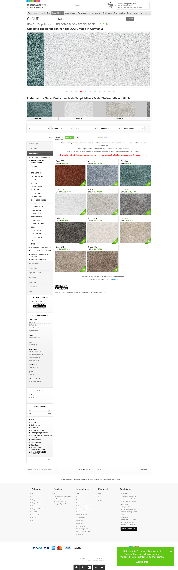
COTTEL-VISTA (36, 230)
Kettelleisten (132, 13)
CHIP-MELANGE (36, 193)
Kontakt (33, 422)
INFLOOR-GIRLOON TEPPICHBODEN (76, 24)
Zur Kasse (101, 497)
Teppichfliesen (70, 13)
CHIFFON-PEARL (37, 186)
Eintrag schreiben (128, 529)
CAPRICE (34, 166)
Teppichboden (57, 13)
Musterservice (36, 442)
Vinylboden (45, 13)
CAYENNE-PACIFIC (37, 176)
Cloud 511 (89, 118)
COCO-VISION (36, 210)
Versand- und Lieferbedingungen (38, 448)
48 (92, 469)
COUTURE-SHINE (37, 234)
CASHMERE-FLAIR (37, 173)
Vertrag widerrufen (37, 430)
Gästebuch (35, 445)
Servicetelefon (36, 440)
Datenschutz (35, 425)
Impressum (35, 428)
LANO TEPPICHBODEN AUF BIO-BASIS (40, 255)
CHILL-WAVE (35, 190)
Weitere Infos (142, 562)
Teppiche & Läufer (95, 13)
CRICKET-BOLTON (37, 237)
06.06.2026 (124, 494)
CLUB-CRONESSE (37, 207)
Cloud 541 (130, 118)
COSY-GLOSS (35, 227)
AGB (32, 420)
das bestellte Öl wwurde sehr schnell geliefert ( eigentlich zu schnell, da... (129, 522)
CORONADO (35, 220)
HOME (30, 24)
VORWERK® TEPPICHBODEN (41, 247)
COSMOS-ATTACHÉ (37, 223)
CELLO (33, 180)
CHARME (34, 183)
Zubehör (144, 13)
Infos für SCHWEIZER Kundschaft (39, 453)
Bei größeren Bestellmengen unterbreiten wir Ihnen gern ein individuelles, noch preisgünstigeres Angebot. (62, 499)
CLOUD (104, 24)
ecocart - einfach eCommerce (95, 560)
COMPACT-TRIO (36, 217)
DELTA (33, 240)
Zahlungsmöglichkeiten (39, 433)
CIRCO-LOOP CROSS (38, 200)
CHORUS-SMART (37, 196)
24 (87, 469)
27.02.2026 (124, 517)
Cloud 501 (47, 118)
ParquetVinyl (32, 13)
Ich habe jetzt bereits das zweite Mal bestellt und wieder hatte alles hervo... (129, 499)
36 (90, 469)
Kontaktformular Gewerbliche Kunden (41, 436)
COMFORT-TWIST (37, 213)
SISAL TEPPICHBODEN (38, 259)
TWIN (33, 244)
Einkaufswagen (103, 494)
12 (84, 469)
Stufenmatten (119, 13)
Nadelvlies (107, 13)
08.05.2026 (124, 504)
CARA (33, 169)
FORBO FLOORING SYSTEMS (41, 251)
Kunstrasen (82, 13)
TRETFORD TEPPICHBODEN (40, 157)
